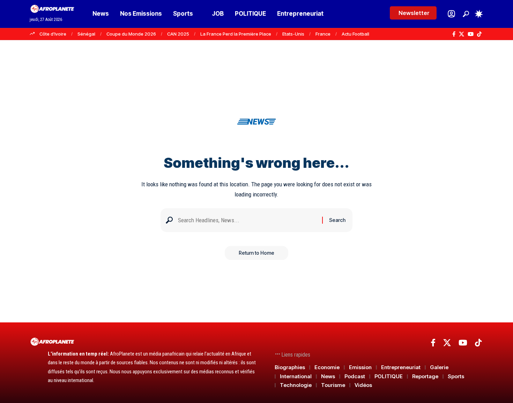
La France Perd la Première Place (235, 34)
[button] (466, 14)
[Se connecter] (451, 13)
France (322, 34)
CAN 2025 (178, 34)
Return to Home (256, 253)
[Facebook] (454, 34)
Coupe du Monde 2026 (131, 34)
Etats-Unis (293, 34)
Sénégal (86, 34)
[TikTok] (479, 34)
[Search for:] (247, 220)
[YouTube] (470, 34)
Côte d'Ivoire (52, 34)
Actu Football (355, 34)
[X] (461, 34)
